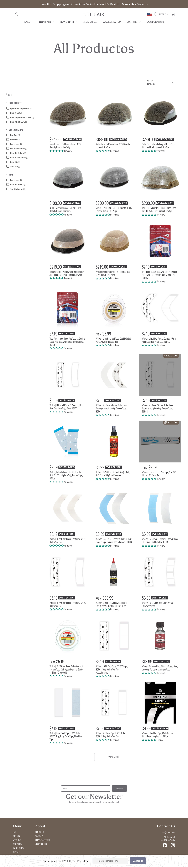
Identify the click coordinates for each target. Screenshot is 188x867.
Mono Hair (67, 21)
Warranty (39, 836)
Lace (27, 21)
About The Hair (41, 844)
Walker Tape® (18, 848)
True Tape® (17, 844)
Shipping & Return (42, 839)
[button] (162, 14)
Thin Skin (45, 21)
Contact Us (39, 831)
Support (132, 21)
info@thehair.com (168, 832)
